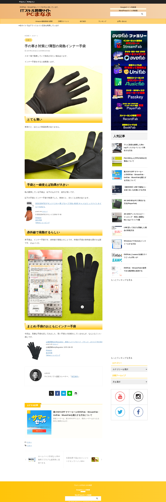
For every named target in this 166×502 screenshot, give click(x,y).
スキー (29, 442)
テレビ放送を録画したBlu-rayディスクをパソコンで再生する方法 (134, 147)
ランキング (102, 21)
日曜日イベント (63, 21)
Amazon (38, 218)
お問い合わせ (122, 21)
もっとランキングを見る (121, 280)
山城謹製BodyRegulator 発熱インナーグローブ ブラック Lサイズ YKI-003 (74, 342)
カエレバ (45, 211)
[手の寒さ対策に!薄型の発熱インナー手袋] (63, 393)
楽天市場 (38, 220)
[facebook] (57, 393)
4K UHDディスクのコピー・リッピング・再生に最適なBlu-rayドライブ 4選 (134, 217)
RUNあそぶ (31, 2)
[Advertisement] (129, 319)
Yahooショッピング (42, 223)
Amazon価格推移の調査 (44, 21)
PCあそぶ (22, 2)
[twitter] (51, 393)
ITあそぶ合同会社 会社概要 (83, 485)
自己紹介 (83, 21)
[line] (69, 393)
